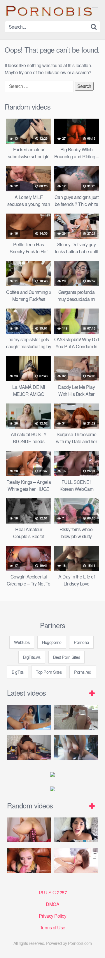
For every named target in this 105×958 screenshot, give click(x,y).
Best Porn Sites (66, 657)
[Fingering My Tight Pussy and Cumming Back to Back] (29, 717)
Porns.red (82, 672)
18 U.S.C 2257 (52, 892)
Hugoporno (52, 642)
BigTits (18, 672)
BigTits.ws (32, 657)
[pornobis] (48, 10)
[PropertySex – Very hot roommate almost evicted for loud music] (76, 829)
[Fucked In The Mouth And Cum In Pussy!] (76, 860)
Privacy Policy (52, 915)
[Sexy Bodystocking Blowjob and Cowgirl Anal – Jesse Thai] (29, 747)
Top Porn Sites (49, 672)
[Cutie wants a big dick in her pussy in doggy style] (76, 717)
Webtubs (22, 642)
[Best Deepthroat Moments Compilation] (29, 860)
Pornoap (81, 642)
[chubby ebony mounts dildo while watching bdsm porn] (76, 747)
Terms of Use (52, 927)
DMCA (52, 904)
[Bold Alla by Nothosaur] (29, 829)
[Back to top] (94, 945)
